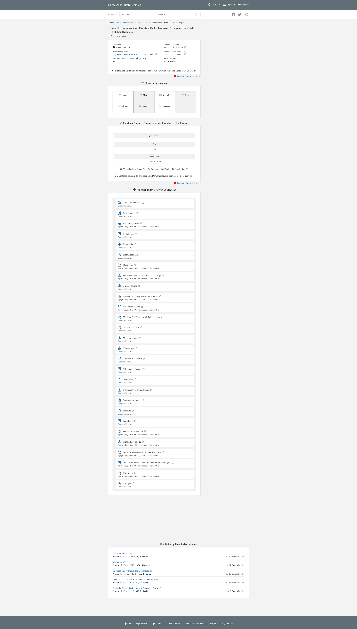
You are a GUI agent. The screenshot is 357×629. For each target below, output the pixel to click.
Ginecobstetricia (128, 287)
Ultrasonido (138, 474)
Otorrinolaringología (130, 401)
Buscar (111, 14)
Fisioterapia (138, 266)
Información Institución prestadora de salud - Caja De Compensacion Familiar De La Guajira (155, 71)
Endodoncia (126, 235)
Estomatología (127, 256)
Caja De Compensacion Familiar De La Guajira (134, 54)
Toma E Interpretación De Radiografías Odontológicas (145, 464)
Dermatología (127, 214)
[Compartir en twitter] (239, 14)
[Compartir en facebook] (233, 14)
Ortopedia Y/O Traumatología (134, 391)
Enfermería (125, 246)
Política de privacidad (137, 623)
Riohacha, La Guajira (131, 22)
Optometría (125, 381)
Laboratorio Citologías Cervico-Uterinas (138, 297)
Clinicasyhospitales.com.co (124, 4)
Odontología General (130, 370)
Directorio (114, 22)
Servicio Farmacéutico (138, 433)
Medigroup (118, 562)
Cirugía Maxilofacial (130, 204)
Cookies (160, 623)
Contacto (177, 623)
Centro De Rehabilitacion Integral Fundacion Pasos (135, 588)
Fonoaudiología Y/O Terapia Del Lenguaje (139, 277)
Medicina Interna (128, 339)
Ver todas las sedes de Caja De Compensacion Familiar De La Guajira (154, 169)
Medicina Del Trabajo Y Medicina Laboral (139, 318)
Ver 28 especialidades (173, 54)
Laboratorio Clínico (138, 308)
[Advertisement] (227, 45)
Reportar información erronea (189, 76)
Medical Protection (121, 553)
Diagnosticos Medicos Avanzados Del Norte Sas (134, 579)
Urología (125, 485)
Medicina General (128, 329)
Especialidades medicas (237, 4)
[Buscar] (196, 14)
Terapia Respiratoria (138, 443)
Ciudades (216, 4)
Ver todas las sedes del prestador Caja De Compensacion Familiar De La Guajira (154, 176)
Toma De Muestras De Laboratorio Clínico (139, 453)
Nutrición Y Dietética (130, 360)
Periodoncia (126, 422)
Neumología (126, 350)
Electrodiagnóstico (138, 225)
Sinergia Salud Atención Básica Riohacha (131, 571)
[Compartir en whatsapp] (246, 14)
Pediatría (125, 412)
